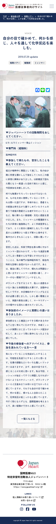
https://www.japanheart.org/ (27, 486)
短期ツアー (15, 62)
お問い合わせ (27, 500)
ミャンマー (40, 62)
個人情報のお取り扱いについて (27, 497)
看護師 (27, 62)
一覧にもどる (28, 418)
